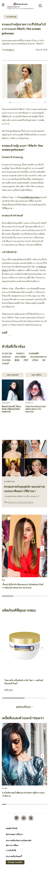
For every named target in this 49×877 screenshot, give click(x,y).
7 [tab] (24, 102)
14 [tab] (38, 102)
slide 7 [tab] (31, 804)
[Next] (42, 548)
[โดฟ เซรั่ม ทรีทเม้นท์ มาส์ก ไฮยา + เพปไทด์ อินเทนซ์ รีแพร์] (24, 645)
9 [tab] (28, 102)
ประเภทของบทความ (38, 357)
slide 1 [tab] (4, 804)
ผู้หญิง (17, 360)
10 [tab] (30, 102)
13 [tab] (36, 102)
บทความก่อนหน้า (13, 375)
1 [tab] (12, 102)
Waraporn (9, 50)
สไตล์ (26, 360)
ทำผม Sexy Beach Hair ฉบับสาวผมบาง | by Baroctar (35, 409)
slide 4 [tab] (17, 804)
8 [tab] (26, 102)
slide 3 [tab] (13, 804)
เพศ (43, 360)
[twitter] (31, 818)
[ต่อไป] (45, 102)
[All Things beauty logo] (20, 4)
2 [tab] (14, 102)
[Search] (40, 5)
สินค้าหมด (8, 690)
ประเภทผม (6, 360)
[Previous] (5, 548)
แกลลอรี (5, 363)
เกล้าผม (35, 360)
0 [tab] (10, 102)
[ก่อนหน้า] (4, 102)
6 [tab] (22, 102)
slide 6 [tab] (26, 804)
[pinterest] (16, 818)
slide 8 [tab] (36, 804)
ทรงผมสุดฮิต (34, 353)
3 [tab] (16, 102)
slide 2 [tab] (8, 804)
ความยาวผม (7, 353)
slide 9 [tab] (40, 804)
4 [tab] (18, 102)
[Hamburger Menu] (3, 5)
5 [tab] (20, 102)
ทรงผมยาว (20, 353)
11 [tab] (32, 102)
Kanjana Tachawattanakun (21, 502)
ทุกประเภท (6, 357)
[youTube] (23, 818)
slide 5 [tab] (22, 804)
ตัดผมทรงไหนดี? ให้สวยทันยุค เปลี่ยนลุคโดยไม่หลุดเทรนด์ (11, 409)
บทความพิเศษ (20, 357)
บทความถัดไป (36, 375)
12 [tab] (34, 102)
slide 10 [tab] (45, 804)
